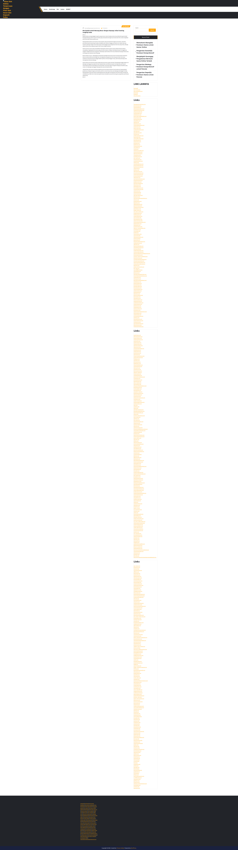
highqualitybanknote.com (139, 482)
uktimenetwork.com (138, 336)
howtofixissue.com (138, 586)
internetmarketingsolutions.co (140, 198)
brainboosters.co (137, 350)
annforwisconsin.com (138, 357)
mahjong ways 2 (86, 833)
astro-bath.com (137, 417)
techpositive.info (137, 192)
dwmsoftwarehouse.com (139, 460)
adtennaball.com (137, 625)
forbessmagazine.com (138, 472)
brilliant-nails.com (138, 697)
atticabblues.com (137, 448)
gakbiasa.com (137, 780)
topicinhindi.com (137, 107)
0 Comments (104, 28)
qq (82, 830)
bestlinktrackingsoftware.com (140, 280)
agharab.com (136, 426)
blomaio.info (136, 739)
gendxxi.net (136, 232)
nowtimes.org (137, 756)
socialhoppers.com (138, 656)
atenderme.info (137, 733)
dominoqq (136, 92)
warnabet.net (136, 767)
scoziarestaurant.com (138, 530)
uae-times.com (137, 566)
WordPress (133, 848)
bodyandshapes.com (138, 548)
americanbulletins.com (139, 444)
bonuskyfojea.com (137, 284)
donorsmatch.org (137, 755)
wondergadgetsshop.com (139, 402)
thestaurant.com (137, 278)
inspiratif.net (136, 569)
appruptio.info (137, 788)
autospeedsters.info (138, 219)
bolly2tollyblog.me (138, 770)
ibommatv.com (137, 573)
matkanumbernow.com (139, 603)
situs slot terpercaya (87, 814)
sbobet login (92, 826)
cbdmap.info (136, 122)
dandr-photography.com (139, 698)
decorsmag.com (137, 592)
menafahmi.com (137, 497)
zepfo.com (136, 512)
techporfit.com (137, 574)
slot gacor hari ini (93, 809)
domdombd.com (137, 292)
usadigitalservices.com (138, 655)
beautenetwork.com (138, 545)
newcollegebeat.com (138, 365)
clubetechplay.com (138, 290)
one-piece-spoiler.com (138, 211)
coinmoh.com (137, 453)
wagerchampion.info (138, 220)
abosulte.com (137, 539)
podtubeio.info (137, 741)
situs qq (82, 823)
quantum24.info (137, 238)
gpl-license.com (137, 475)
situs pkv (91, 821)
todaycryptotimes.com (138, 518)
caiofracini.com (137, 190)
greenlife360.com (137, 579)
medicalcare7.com (137, 624)
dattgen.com (136, 456)
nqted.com (136, 502)
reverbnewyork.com (138, 366)
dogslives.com (137, 202)
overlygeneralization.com (139, 179)
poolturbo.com (137, 713)
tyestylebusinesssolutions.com (140, 275)
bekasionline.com (137, 576)
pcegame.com (137, 506)
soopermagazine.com (138, 524)
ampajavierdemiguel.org (139, 348)
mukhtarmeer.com (138, 499)
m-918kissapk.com (138, 777)
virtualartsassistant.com (139, 261)
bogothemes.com (137, 381)
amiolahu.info (137, 725)
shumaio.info (136, 746)
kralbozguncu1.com (138, 491)
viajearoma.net (137, 423)
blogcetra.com (137, 196)
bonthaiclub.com (137, 390)
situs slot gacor (84, 811)
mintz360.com (137, 147)
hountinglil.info (137, 137)
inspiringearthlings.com (139, 488)
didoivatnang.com (137, 457)
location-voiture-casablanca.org (140, 256)
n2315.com (136, 659)
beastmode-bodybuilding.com (140, 116)
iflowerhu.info (137, 782)
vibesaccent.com (137, 347)
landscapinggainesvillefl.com (140, 493)
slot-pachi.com (137, 158)
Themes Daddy (120, 848)
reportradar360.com (138, 689)
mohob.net (136, 149)
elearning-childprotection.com (140, 649)
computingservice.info (138, 189)
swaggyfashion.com (138, 691)
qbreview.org (136, 598)
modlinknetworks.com (138, 302)
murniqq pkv (88, 829)
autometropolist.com (138, 450)
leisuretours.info (137, 184)
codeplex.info (136, 406)
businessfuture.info (138, 119)
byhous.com (136, 774)
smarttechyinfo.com (138, 152)
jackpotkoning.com (138, 301)
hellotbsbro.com (137, 186)
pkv (94, 821)
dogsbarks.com (137, 459)
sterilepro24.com (137, 249)
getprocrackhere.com (138, 295)
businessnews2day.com (138, 246)
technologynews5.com (138, 514)
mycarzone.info (137, 235)
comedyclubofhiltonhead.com (140, 259)
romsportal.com (137, 322)
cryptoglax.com (137, 378)
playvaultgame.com (138, 319)
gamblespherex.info (138, 226)
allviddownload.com (138, 591)
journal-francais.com (138, 701)
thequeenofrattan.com (138, 207)
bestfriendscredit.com (138, 412)
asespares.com (137, 445)
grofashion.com (137, 310)
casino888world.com (138, 269)
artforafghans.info (138, 716)
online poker (86, 818)
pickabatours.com (137, 114)
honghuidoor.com (137, 618)
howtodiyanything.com (139, 487)
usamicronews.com (138, 308)
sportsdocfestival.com (138, 323)
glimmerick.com (137, 362)
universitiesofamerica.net (139, 595)
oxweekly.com (137, 679)
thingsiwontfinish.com (138, 326)
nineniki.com (136, 621)
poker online (94, 830)
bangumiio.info (137, 734)
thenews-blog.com (138, 517)
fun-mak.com (136, 268)
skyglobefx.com (137, 225)
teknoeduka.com (137, 515)
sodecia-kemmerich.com (139, 267)
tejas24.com (136, 712)
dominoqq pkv (89, 820)
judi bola (82, 809)
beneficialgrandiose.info (139, 737)
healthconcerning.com (138, 167)
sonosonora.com (137, 396)
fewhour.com (136, 170)
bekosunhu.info (137, 736)
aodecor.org (136, 753)
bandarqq (136, 94)
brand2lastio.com (137, 654)
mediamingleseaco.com (139, 706)
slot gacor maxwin (92, 836)
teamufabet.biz (137, 588)
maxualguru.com (137, 155)
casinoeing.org (137, 758)
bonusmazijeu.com (138, 283)
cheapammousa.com (138, 427)
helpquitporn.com (137, 481)
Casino (62, 9)
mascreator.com (137, 496)
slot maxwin (90, 811)
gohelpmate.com (137, 645)
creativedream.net (137, 658)
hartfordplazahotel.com (139, 776)
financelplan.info (137, 117)
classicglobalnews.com (138, 551)
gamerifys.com (137, 567)
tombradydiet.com (138, 388)
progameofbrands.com (138, 597)
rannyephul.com (137, 688)
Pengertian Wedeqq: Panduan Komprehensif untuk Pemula (145, 66)
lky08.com (136, 664)
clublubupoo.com (137, 281)
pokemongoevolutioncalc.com (140, 311)
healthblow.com (137, 643)
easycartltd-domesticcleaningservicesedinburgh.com (145, 557)
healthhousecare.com (138, 478)
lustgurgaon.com (137, 141)
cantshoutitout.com (138, 580)
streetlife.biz (136, 761)
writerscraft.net (137, 648)
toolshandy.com (137, 683)
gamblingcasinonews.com (139, 594)
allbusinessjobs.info (138, 111)
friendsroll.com (137, 399)
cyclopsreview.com (138, 454)
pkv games (91, 815)
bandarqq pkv (86, 815)
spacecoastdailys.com (138, 526)
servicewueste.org (137, 600)
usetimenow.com (137, 642)
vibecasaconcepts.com (138, 237)
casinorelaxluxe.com (138, 289)
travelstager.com (137, 685)
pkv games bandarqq (89, 805)
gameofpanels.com (138, 639)
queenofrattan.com (138, 205)
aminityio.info (137, 724)
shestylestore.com (138, 325)
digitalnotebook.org (138, 153)
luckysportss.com (137, 305)
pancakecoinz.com (138, 132)
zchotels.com (136, 511)
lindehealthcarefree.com (139, 110)
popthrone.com (137, 126)
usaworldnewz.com (138, 338)
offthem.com (136, 571)
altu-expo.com (137, 420)
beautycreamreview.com (139, 451)
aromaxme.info (137, 730)
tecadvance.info (137, 722)
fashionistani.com (137, 467)
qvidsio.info (136, 744)
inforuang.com (137, 671)
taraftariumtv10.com (138, 692)
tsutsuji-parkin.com (138, 424)
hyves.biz (136, 762)
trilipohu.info (136, 786)
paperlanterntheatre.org (139, 435)
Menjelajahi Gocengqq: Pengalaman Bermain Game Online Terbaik (144, 58)
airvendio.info (137, 718)
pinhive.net (136, 765)
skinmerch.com (137, 368)
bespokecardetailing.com (139, 411)
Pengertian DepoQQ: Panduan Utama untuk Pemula (145, 74)
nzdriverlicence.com (138, 503)
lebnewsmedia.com (138, 394)
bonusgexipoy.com (138, 287)
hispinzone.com (137, 613)
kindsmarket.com (137, 673)
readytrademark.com (138, 527)
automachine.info (137, 217)
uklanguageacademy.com (139, 108)
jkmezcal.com (137, 272)
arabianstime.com (137, 447)
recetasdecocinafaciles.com (139, 430)
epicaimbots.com (137, 463)
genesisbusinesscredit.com (139, 670)
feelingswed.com (137, 469)
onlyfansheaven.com (138, 662)
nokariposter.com (137, 636)
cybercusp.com (137, 552)
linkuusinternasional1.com (139, 397)
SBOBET (68, 9)
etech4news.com (137, 464)
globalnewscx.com (138, 201)
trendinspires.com (137, 686)
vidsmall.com (136, 244)
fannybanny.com (137, 298)
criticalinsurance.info (138, 634)
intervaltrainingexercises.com (140, 274)
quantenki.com (137, 240)
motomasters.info (138, 234)
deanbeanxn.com (137, 123)
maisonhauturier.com (138, 494)
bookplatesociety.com (138, 393)
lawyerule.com (137, 704)
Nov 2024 (126, 26)
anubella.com (136, 542)
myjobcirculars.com (138, 604)
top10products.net (138, 113)
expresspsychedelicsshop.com (140, 466)
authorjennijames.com (138, 421)
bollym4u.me (136, 768)
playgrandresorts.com (138, 320)
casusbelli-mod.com (138, 391)
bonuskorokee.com (138, 286)
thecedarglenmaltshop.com (140, 104)
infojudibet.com (137, 120)
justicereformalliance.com (139, 376)
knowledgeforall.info (138, 652)
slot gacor (86, 808)
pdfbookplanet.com (138, 204)
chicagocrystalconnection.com (140, 783)
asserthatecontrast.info (139, 731)
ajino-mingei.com (137, 382)
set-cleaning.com (137, 533)
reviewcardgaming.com (139, 252)
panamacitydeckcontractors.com (141, 680)
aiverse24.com (137, 541)
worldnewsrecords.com (138, 247)
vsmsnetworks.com (138, 570)
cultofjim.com (137, 360)
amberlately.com (137, 351)
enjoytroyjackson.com (138, 462)
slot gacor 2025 (92, 808)
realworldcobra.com (138, 216)
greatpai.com (136, 433)
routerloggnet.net (138, 609)
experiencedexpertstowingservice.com (142, 253)
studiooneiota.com (138, 213)
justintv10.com (137, 703)
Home (45, 9)
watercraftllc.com (137, 438)
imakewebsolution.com (139, 129)
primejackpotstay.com (138, 316)
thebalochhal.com (137, 344)
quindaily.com (136, 538)
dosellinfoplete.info (138, 740)
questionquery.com (138, 694)
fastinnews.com (137, 296)
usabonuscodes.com (138, 520)
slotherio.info (137, 747)
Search (136, 27)
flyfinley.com (136, 134)
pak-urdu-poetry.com (138, 195)
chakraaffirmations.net (138, 138)
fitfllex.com (136, 668)
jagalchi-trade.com (138, 372)
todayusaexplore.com (138, 339)
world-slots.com (137, 128)
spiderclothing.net (138, 400)
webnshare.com (137, 177)
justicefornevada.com (138, 183)
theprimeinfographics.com (139, 262)
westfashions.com (137, 682)
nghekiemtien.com (138, 709)
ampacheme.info (137, 727)
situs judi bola (86, 826)
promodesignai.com (138, 535)
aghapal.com (136, 418)
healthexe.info (137, 719)
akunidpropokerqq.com (138, 409)
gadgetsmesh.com (138, 182)
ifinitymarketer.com (138, 299)
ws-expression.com (138, 509)
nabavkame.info (137, 779)
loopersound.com (137, 374)
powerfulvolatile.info (138, 743)
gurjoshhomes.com (138, 387)
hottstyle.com (137, 485)
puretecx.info (136, 721)
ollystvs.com (136, 199)
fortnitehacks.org (137, 750)
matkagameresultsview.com (140, 630)
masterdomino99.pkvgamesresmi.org (88, 839)
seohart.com (136, 532)
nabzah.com (136, 627)
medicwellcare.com (138, 243)
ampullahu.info (137, 728)
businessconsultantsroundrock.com (141, 549)
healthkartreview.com (138, 479)
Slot (58, 9)
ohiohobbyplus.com (138, 379)
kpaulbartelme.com (138, 258)
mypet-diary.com (137, 677)
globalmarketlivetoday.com (140, 473)
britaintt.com (137, 554)
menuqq (82, 803)
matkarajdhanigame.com (139, 125)
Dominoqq (52, 9)
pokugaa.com (136, 317)
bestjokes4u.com (137, 140)
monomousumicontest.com (140, 222)
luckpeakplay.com (137, 307)
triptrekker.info (137, 231)
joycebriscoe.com (137, 353)
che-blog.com (137, 131)
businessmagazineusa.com (139, 241)
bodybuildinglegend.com (139, 695)
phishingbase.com (137, 313)
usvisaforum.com (137, 369)
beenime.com (136, 265)
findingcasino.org (137, 214)
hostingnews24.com (138, 484)
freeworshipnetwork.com (139, 436)
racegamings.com (137, 314)
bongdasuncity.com (138, 156)
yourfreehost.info (137, 384)
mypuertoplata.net (138, 583)
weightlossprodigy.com (139, 150)
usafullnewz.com (137, 335)
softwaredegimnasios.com (139, 523)
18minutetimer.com (138, 171)
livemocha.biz (137, 759)
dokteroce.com (137, 700)
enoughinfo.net (137, 764)
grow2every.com (137, 476)
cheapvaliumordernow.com (139, 264)
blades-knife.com (137, 210)
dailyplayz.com (137, 293)
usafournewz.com (137, 342)
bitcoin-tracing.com (138, 547)
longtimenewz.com (138, 304)
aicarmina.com (137, 354)
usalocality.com (137, 341)
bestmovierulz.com (138, 371)
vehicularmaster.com (138, 345)
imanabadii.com (137, 785)
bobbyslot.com (137, 144)
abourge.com (136, 439)
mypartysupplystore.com (139, 356)
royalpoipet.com (137, 277)
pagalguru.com (137, 505)
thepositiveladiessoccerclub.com (141, 429)
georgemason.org (137, 105)
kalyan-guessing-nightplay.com (140, 637)
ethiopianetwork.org (138, 180)
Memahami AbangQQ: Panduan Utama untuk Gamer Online (145, 45)
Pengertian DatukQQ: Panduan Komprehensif (145, 52)
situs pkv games (137, 95)
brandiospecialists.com (139, 622)
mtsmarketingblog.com (139, 707)
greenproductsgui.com (138, 165)
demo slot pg (89, 824)
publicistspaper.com (138, 536)
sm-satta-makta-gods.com (139, 521)
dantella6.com (137, 610)
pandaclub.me (137, 771)
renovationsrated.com (138, 529)
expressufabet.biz (137, 582)
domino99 (136, 88)
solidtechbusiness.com (138, 250)
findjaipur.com (137, 359)
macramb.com (137, 676)
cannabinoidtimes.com (138, 164)
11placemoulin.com (138, 146)
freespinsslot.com (137, 159)
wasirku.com (136, 710)
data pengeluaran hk (138, 91)
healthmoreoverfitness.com (140, 606)
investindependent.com (139, 490)
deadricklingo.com (137, 223)
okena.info (136, 408)
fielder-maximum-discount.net (140, 667)
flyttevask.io (136, 773)
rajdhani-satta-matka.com (139, 646)
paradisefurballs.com (138, 161)
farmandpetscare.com (138, 187)
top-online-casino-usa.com (139, 616)
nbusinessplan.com (138, 577)
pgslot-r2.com (137, 508)
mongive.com (136, 628)
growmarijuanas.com (138, 176)
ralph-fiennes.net (137, 665)
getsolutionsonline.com (139, 631)
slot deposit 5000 (84, 838)
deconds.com (136, 555)
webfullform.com (137, 589)
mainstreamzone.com (138, 174)
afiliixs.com (136, 441)
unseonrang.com (137, 193)
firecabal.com (137, 470)
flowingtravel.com (138, 619)
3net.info (136, 405)
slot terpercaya (137, 89)
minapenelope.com (138, 375)
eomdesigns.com (137, 229)
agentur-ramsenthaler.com (139, 228)
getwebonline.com (138, 661)
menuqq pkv (82, 829)
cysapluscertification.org (139, 749)
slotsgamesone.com (138, 612)
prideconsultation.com (138, 135)
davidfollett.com (137, 363)
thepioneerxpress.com (138, 585)
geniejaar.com (137, 143)
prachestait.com (137, 715)
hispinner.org (136, 633)
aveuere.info (136, 162)
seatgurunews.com (138, 403)
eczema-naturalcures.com (139, 415)
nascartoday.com (137, 500)
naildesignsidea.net (138, 432)
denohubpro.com (137, 208)
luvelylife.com (137, 674)
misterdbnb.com (137, 271)
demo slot (85, 812)
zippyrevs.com (137, 601)
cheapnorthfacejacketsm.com (140, 385)
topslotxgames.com (138, 607)
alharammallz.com (138, 442)
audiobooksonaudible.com (139, 544)
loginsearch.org (137, 752)
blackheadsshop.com (138, 255)
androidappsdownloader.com (140, 640)
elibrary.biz (136, 414)
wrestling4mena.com (138, 651)
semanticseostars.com (138, 173)
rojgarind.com (137, 168)
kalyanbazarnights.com (139, 615)
